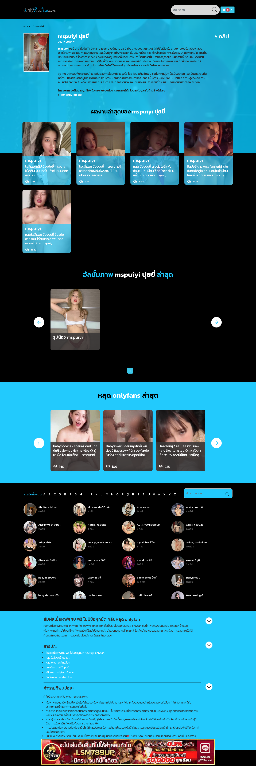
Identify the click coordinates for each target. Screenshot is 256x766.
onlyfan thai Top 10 (57, 667)
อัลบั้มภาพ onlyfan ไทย (59, 677)
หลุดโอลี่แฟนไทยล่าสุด (58, 657)
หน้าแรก (27, 26)
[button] (227, 9)
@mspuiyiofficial (71, 95)
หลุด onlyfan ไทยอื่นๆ (58, 662)
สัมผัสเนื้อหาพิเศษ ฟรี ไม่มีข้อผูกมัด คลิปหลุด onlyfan (75, 653)
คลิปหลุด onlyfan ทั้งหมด (60, 672)
